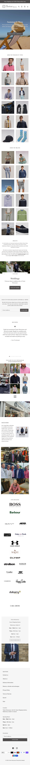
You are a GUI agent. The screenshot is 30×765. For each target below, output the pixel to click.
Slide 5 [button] (15, 356)
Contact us (5, 675)
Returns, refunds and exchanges (11, 686)
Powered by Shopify (20, 760)
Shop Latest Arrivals (15, 34)
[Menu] (27, 6)
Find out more (15, 287)
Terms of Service (7, 694)
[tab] (9, 356)
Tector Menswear (12, 760)
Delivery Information (8, 682)
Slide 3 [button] (12, 356)
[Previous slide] (4, 273)
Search (4, 697)
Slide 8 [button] (19, 356)
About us (5, 679)
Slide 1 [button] (9, 356)
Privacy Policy (6, 690)
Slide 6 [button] (16, 356)
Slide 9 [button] (20, 356)
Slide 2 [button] (11, 356)
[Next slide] (25, 273)
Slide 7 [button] (17, 356)
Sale (4, 701)
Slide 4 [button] (13, 356)
